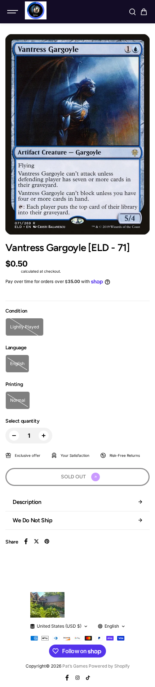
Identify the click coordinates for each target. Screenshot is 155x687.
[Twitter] (36, 541)
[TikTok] (88, 677)
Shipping (12, 271)
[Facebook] (26, 541)
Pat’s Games (75, 666)
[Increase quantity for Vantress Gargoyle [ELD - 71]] (44, 436)
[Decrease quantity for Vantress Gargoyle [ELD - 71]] (14, 436)
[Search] (132, 12)
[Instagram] (77, 677)
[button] (144, 12)
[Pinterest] (47, 541)
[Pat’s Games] (35, 10)
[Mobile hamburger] (13, 12)
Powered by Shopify (109, 666)
